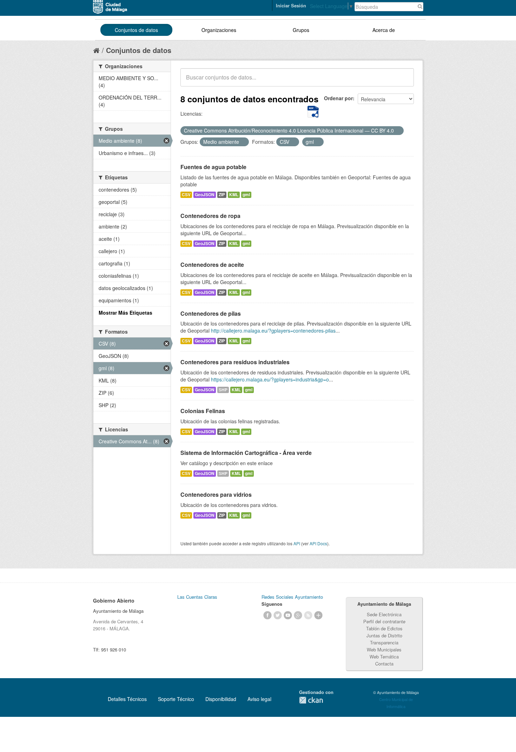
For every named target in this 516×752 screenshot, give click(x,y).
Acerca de (383, 29)
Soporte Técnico (176, 698)
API (296, 543)
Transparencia (384, 642)
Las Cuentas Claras (197, 596)
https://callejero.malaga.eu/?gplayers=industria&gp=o (270, 379)
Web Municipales (384, 649)
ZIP (222, 195)
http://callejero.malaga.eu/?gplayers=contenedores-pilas (273, 330)
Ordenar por (338, 98)
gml (246, 195)
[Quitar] (397, 131)
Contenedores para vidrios (216, 494)
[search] (404, 81)
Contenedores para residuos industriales (235, 362)
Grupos (301, 29)
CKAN (311, 700)
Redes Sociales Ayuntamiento (292, 596)
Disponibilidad (220, 698)
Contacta (384, 663)
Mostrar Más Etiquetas (125, 312)
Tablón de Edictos (384, 628)
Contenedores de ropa (210, 216)
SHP (223, 390)
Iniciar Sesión (291, 5)
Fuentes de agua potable (213, 167)
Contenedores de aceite (212, 265)
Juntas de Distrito (384, 635)
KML (233, 195)
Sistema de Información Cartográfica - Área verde (246, 453)
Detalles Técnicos (127, 698)
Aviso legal (259, 698)
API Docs (318, 543)
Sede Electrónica (384, 614)
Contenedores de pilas (210, 313)
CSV (186, 195)
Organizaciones (218, 29)
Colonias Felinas (202, 411)
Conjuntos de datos (136, 29)
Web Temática (384, 656)
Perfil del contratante (384, 621)
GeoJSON (204, 195)
